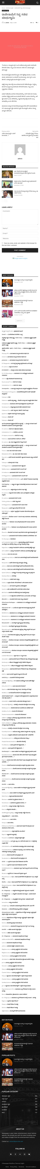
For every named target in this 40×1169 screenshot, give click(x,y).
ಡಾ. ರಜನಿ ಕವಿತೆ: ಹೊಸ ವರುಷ (14, 450)
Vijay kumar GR (6, 607)
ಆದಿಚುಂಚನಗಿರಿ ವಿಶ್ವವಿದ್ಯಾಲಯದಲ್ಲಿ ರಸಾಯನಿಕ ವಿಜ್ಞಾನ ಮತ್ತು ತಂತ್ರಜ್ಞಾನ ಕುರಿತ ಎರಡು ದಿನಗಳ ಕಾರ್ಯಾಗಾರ (25, 292)
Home (3, 8)
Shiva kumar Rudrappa (8, 602)
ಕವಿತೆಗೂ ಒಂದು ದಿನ (18, 432)
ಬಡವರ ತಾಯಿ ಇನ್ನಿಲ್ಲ (14, 579)
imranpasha (5, 388)
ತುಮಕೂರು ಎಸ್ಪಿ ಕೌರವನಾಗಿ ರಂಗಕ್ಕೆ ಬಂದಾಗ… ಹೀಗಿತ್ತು (24, 997)
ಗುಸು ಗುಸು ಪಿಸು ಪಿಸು (12, 554)
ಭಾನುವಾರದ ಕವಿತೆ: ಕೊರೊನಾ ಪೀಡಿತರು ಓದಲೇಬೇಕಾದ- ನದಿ (23, 535)
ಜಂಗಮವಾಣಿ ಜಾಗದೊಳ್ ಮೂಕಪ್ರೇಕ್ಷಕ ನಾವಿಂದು (20, 692)
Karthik (4, 784)
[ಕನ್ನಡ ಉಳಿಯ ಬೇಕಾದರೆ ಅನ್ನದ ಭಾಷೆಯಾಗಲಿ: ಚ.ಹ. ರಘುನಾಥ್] (7, 184)
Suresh (4, 334)
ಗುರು (9, 397)
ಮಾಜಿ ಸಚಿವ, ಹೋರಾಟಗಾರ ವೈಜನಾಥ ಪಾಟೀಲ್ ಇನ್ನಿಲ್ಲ (22, 959)
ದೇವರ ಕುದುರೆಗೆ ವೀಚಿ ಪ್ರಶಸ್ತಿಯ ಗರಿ (15, 855)
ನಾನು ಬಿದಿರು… (11, 784)
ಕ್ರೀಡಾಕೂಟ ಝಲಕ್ (18, 331)
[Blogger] (11, 1154)
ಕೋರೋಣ (13, 539)
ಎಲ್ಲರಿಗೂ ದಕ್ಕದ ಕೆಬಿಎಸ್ (12, 1001)
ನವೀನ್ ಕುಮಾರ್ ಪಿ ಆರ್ (7, 696)
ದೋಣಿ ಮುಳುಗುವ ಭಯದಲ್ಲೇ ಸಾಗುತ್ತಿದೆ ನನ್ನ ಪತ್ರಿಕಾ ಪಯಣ (20, 765)
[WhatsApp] (22, 27)
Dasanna (4, 909)
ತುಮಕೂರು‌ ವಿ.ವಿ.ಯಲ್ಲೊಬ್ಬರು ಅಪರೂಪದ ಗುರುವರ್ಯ (22, 613)
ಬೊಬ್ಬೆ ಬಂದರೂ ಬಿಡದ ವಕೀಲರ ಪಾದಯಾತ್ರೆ (21, 370)
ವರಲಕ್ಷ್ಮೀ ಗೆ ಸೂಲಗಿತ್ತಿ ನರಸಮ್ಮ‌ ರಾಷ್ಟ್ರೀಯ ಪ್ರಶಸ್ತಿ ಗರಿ (23, 572)
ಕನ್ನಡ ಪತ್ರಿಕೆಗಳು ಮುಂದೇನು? (18, 831)
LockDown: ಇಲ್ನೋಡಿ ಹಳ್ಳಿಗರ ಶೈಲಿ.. (16, 838)
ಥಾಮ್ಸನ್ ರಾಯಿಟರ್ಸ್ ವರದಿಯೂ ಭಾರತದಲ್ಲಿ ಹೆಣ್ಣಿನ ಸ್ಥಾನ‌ (22, 547)
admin (7, 22)
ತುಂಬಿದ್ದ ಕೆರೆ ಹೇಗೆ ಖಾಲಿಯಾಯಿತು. (17, 1011)
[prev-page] (3, 201)
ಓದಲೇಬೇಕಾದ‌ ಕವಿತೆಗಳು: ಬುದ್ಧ (15, 334)
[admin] (3, 23)
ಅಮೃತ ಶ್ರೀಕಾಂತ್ (6, 816)
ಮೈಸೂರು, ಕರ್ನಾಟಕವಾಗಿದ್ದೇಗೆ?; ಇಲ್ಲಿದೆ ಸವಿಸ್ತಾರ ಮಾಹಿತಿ (19, 976)
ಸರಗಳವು (14, 576)
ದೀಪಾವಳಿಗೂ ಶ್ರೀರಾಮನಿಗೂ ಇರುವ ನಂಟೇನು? (16, 994)
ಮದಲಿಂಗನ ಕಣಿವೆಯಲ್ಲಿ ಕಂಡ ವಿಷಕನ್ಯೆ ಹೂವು (18, 592)
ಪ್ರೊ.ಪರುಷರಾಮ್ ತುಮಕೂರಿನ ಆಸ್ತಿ (14, 378)
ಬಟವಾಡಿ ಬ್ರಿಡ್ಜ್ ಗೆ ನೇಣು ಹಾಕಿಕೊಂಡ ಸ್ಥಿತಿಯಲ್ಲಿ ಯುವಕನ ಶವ (30, 135)
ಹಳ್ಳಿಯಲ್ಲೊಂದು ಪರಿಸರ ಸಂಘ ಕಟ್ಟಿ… (19, 489)
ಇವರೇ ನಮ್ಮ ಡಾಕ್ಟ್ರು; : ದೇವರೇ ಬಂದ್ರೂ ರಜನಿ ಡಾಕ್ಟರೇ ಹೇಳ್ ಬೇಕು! (22, 400)
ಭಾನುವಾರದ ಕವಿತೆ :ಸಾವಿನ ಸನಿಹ (19, 504)
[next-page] (6, 201)
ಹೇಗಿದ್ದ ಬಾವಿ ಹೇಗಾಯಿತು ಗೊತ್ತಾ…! (22, 738)
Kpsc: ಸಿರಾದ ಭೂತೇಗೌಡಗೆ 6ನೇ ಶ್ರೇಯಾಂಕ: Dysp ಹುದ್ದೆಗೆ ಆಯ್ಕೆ (22, 882)
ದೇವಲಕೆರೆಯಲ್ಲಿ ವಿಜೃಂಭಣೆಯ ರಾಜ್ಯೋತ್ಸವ (18, 909)
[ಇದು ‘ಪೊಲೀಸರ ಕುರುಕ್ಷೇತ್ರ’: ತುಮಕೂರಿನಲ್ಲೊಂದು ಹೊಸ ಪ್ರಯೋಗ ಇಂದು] (7, 174)
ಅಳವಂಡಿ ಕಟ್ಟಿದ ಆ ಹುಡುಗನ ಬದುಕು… (16, 946)
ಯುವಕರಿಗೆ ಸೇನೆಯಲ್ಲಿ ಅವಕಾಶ (17, 677)
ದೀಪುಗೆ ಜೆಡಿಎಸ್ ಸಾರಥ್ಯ (12, 1004)
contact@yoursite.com (16, 1141)
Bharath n (5, 599)
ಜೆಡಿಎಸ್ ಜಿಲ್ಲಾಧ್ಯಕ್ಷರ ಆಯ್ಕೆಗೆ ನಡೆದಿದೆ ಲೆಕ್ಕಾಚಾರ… (20, 662)
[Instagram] (24, 1154)
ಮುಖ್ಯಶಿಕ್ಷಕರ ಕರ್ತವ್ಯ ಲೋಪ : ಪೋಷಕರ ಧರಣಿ (23, 899)
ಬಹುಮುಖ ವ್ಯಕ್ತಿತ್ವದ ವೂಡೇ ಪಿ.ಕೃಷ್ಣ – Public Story (13, 343)
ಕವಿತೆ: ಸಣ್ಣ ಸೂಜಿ (16, 501)
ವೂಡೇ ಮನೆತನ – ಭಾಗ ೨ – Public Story (11, 348)
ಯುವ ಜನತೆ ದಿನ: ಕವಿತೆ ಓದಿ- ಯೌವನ (16, 439)
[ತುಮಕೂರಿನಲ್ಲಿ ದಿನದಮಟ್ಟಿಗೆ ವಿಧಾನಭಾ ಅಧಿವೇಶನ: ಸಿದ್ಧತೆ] (7, 303)
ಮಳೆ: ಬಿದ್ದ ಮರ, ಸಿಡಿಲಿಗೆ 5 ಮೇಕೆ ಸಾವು (19, 410)
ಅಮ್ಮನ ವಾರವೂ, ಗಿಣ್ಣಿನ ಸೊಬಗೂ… (17, 806)
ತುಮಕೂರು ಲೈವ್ (9, 8)
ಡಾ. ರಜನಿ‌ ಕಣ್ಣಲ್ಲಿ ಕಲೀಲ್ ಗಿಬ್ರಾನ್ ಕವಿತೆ (17, 442)
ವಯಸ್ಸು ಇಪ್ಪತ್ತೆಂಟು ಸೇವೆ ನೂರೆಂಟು (19, 949)
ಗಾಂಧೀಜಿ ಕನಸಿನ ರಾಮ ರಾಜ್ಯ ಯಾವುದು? (19, 599)
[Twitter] (14, 27)
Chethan (4, 640)
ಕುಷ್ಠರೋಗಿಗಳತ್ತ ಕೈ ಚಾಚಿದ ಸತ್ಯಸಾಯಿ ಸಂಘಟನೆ (23, 890)
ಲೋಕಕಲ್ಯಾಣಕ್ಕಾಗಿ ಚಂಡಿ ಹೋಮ (14, 923)
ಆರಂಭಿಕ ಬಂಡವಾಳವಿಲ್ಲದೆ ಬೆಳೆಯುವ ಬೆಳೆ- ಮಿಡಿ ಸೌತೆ (22, 905)
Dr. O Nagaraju (6, 890)
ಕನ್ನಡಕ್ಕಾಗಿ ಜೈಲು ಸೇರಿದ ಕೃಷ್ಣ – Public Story (12, 338)
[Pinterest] (18, 27)
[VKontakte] (29, 1154)
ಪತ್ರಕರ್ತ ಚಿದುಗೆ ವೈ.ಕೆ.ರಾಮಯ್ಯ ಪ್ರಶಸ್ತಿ (16, 413)
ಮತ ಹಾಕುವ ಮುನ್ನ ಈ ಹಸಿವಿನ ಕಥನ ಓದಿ (19, 353)
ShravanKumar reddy (8, 912)
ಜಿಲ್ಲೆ (3, 197)
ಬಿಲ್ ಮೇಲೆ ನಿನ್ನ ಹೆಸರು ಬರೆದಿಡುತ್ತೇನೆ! (18, 586)
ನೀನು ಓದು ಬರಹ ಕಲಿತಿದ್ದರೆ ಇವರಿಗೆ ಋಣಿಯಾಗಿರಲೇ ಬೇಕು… (20, 566)
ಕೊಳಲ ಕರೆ (10, 417)
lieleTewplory (5, 484)
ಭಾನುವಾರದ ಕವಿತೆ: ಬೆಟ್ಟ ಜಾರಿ (18, 466)
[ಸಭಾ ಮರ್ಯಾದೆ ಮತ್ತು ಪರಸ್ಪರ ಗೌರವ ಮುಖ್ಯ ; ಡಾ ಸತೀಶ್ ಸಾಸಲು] (7, 194)
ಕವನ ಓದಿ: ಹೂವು (17, 382)
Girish (3, 861)
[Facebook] (9, 27)
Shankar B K (5, 774)
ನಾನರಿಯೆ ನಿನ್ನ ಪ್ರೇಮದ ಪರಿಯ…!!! (16, 799)
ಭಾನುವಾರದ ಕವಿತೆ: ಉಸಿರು (15, 498)
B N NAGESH (5, 370)
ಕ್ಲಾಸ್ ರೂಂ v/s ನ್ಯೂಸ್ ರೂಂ (20, 655)
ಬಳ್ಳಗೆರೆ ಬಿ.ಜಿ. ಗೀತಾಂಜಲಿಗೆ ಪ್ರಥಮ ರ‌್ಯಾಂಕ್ (17, 873)
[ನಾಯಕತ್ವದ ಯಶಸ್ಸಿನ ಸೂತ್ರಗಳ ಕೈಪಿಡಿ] (7, 283)
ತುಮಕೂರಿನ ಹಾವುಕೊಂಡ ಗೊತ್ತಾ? (20, 936)
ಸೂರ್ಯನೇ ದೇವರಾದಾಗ (17, 711)
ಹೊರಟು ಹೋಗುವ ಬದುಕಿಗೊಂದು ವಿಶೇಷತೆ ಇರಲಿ (22, 708)
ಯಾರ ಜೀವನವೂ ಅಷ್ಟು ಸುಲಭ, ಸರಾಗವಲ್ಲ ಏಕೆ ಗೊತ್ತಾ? (19, 689)
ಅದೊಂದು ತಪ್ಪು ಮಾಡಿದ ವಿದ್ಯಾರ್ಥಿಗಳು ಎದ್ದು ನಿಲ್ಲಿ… (24, 731)
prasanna (4, 360)
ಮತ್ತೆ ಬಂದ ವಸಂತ (13, 366)
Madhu (4, 882)
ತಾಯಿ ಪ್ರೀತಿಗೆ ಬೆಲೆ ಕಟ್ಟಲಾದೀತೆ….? (18, 745)
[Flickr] (20, 1154)
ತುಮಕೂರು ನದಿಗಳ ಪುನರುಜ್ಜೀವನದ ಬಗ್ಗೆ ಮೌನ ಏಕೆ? (22, 403)
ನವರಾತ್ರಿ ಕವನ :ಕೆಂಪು (13, 462)
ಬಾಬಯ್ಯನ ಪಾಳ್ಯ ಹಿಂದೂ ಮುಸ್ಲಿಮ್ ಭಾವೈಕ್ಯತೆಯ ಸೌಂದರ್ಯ (24, 388)
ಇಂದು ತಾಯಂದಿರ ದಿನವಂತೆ (19, 686)
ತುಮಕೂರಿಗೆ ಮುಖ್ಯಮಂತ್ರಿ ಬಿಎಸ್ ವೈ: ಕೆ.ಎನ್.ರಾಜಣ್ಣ (22, 926)
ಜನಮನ (3, 187)
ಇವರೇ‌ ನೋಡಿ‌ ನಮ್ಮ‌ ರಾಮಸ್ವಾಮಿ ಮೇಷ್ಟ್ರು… (18, 562)
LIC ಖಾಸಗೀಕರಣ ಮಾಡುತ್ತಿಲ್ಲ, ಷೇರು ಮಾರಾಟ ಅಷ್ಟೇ (22, 846)
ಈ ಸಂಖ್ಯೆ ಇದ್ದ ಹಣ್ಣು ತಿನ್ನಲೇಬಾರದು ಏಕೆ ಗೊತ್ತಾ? (21, 363)
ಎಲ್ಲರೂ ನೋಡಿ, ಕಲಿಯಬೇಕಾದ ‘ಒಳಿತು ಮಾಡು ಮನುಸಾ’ (19, 582)
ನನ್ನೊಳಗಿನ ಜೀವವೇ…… (11, 809)
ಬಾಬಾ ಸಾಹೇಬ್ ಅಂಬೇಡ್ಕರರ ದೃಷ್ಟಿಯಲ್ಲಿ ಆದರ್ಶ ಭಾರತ (24, 751)
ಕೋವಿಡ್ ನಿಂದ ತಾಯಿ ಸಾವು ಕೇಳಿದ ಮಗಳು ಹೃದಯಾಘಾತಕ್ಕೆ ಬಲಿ (22, 532)
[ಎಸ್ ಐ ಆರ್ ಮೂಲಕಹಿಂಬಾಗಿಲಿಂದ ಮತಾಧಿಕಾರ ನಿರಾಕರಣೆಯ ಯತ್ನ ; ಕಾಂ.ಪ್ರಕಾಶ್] (7, 313)
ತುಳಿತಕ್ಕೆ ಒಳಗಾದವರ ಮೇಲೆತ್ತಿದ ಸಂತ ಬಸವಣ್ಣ (24, 704)
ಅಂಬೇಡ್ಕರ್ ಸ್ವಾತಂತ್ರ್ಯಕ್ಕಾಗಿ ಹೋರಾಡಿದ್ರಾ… (21, 623)
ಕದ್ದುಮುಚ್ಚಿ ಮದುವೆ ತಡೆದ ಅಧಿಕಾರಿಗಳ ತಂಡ (20, 407)
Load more (19, 320)
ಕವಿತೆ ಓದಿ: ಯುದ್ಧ (19, 435)
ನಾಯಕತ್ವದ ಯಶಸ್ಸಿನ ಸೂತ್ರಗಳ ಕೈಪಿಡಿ (23, 280)
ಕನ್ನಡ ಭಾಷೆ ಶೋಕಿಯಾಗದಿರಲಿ (16, 796)
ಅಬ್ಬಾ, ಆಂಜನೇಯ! (13, 902)
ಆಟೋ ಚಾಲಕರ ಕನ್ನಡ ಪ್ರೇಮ (14, 929)
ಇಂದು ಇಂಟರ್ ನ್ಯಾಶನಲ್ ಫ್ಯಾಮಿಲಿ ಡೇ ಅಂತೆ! (17, 674)
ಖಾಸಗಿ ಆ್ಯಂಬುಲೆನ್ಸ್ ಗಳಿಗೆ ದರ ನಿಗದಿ (17, 508)
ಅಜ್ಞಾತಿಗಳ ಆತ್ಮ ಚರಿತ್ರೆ (11, 834)
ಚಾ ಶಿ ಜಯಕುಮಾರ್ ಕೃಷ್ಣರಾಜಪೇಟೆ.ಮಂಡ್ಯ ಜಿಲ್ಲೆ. (12, 423)
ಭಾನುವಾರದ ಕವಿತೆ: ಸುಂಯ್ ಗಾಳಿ (18, 469)
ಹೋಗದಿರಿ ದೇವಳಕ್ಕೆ (21, 741)
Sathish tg (5, 677)
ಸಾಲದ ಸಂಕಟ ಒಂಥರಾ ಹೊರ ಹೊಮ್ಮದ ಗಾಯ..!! (20, 701)
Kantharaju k (5, 751)
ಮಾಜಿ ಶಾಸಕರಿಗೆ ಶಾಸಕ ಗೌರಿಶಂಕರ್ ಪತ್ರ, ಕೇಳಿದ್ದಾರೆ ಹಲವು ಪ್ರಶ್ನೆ (23, 659)
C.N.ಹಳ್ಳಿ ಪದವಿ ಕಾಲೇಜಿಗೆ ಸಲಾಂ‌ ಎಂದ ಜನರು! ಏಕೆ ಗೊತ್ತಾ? (22, 596)
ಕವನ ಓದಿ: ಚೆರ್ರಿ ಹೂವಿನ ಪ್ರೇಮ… (16, 429)
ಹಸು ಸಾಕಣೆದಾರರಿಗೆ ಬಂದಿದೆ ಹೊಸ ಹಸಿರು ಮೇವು (18, 589)
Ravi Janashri (5, 623)
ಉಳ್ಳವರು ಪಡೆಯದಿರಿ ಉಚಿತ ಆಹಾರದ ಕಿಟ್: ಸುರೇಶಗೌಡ (20, 735)
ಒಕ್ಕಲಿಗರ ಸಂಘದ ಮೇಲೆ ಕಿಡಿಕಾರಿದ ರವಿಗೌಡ (18, 861)
